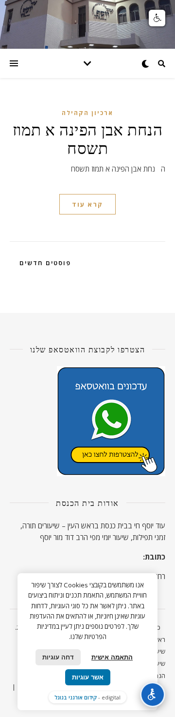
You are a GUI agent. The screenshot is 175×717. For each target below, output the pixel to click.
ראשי (158, 639)
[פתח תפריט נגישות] (152, 694)
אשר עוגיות (88, 677)
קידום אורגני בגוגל (75, 697)
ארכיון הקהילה (87, 113)
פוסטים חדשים (44, 262)
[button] (157, 18)
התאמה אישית (112, 657)
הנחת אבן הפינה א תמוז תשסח (88, 138)
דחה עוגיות (58, 657)
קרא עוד (87, 204)
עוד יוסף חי (149, 525)
